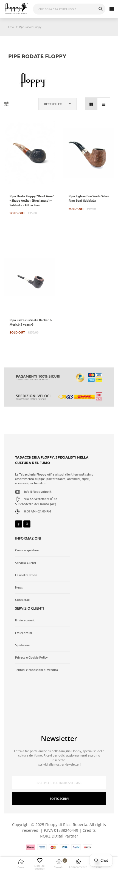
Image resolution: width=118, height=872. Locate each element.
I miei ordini (23, 633)
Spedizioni (22, 645)
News (19, 587)
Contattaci (22, 600)
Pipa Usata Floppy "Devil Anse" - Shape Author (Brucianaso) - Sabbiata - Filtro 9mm (32, 200)
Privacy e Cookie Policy (31, 657)
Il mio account (25, 620)
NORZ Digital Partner (59, 836)
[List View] (103, 104)
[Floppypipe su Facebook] (18, 524)
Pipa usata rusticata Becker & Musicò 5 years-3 (31, 322)
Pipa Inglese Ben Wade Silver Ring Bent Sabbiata (89, 198)
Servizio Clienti (25, 563)
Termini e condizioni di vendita (36, 670)
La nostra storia (26, 575)
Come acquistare (27, 550)
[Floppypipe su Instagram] (26, 524)
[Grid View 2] (91, 104)
